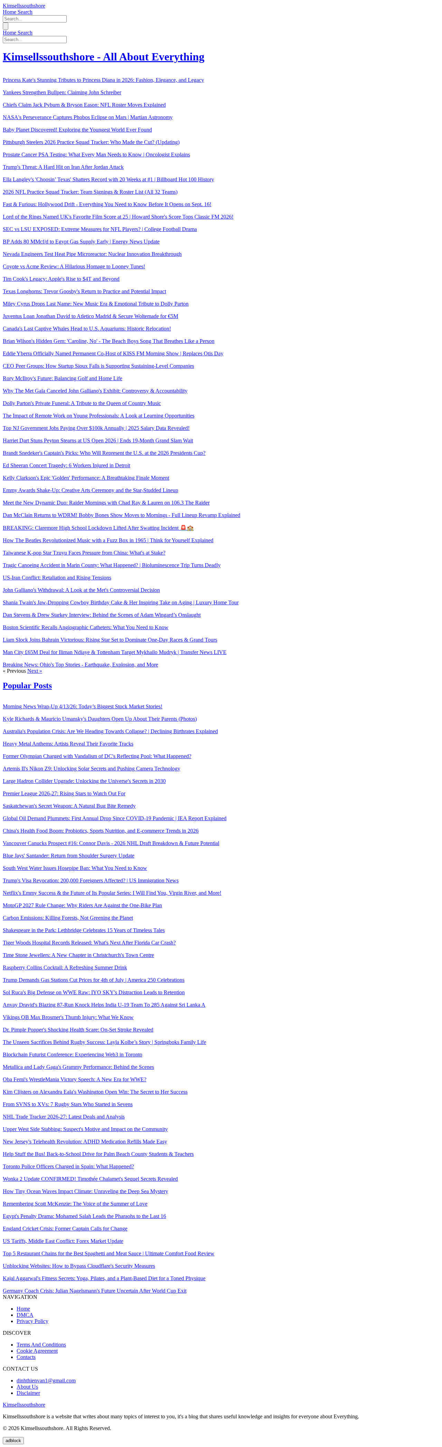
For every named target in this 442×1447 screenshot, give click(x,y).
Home (10, 12)
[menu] (5, 26)
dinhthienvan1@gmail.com (46, 1380)
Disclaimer (28, 1393)
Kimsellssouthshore (24, 6)
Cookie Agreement (37, 1351)
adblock (13, 1440)
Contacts (26, 1357)
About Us (27, 1387)
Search (25, 12)
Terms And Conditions (41, 1345)
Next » (34, 671)
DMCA (25, 1315)
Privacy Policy (32, 1321)
